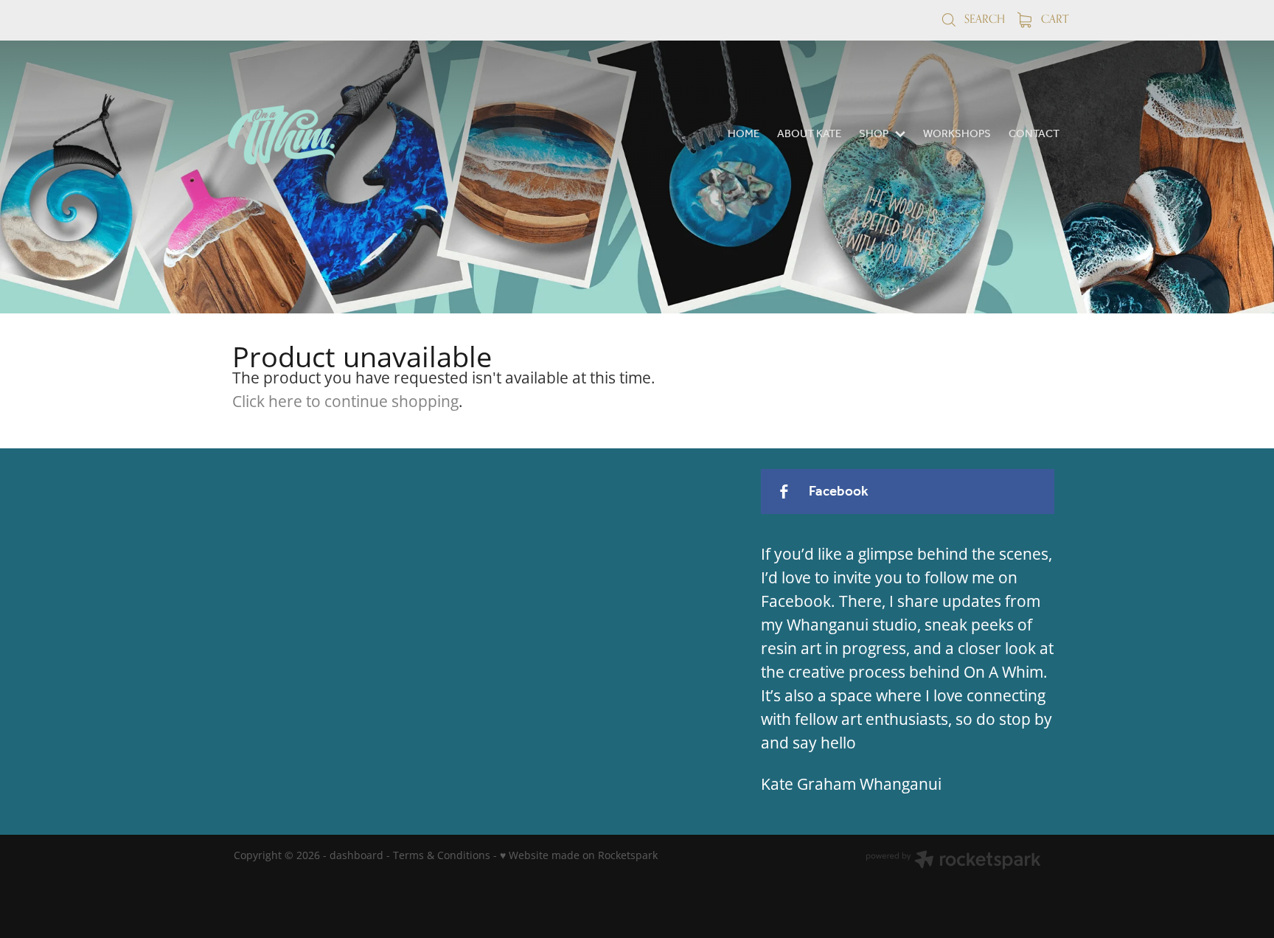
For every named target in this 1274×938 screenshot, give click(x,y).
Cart (1053, 19)
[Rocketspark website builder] (953, 861)
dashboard (356, 855)
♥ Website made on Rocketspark (579, 855)
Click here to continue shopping (345, 401)
